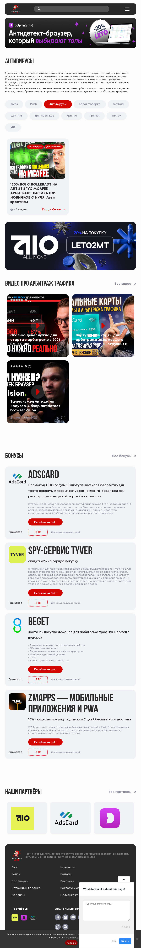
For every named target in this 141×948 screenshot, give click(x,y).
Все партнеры (119, 792)
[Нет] (136, 939)
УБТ (12, 127)
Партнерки (20, 881)
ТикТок (116, 115)
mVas (14, 104)
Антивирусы (58, 104)
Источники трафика (26, 888)
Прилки (94, 115)
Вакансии (67, 881)
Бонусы (65, 874)
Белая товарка (90, 104)
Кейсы (16, 874)
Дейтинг (16, 115)
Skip (114, 941)
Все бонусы (121, 456)
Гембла (118, 104)
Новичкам (67, 867)
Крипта (72, 115)
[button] (127, 9)
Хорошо (71, 942)
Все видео (122, 283)
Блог (15, 867)
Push (33, 104)
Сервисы (18, 895)
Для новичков (44, 115)
